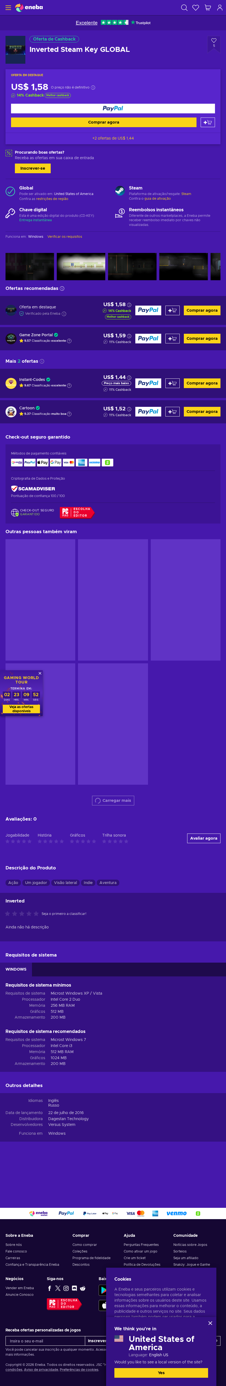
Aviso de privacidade (41, 1369)
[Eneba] (29, 7)
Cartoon (26, 408)
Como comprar (84, 1244)
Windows (57, 1134)
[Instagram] (66, 1288)
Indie (88, 883)
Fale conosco (16, 1251)
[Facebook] (49, 1288)
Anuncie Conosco (20, 1294)
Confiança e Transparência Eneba (32, 1264)
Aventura (108, 883)
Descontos (81, 1264)
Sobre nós (14, 1244)
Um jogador (36, 883)
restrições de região (52, 199)
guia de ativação (157, 198)
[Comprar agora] (113, 108)
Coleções (79, 1251)
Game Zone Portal (36, 335)
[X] (58, 1288)
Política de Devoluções (142, 1264)
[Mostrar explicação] (69, 341)
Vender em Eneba (20, 1288)
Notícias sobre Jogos (190, 1244)
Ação (13, 883)
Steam (186, 194)
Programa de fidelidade (91, 1258)
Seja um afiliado (185, 1258)
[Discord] (74, 1288)
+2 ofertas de (113, 138)
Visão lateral (65, 883)
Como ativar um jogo (140, 1251)
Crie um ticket (135, 1258)
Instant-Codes (32, 380)
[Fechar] (210, 1323)
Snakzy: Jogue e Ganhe (191, 1264)
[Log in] (220, 7)
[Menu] (7, 7)
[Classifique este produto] (23, 914)
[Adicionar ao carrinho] (208, 122)
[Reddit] (82, 1288)
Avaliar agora (203, 838)
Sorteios (180, 1251)
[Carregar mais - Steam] (120, 191)
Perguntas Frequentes (141, 1244)
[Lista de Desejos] (196, 7)
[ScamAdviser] (33, 488)
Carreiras (13, 1258)
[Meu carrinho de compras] (208, 7)
